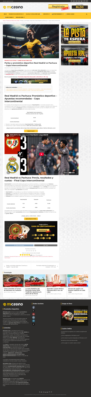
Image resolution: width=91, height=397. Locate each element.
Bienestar (28, 282)
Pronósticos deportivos (16, 14)
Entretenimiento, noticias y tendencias (11, 283)
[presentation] (85, 272)
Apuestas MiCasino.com (15, 256)
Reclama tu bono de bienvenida (69, 340)
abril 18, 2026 (7, 295)
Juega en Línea (19, 17)
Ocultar (19, 87)
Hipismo (6, 285)
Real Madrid (7, 257)
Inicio (5, 14)
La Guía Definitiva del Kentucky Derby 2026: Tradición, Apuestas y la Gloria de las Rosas (12, 291)
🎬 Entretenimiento (57, 14)
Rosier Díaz (13, 295)
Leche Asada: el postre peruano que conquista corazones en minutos (76, 290)
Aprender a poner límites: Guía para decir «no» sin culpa (33, 290)
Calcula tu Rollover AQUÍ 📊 (33, 14)
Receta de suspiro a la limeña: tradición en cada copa (55, 290)
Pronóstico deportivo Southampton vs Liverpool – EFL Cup (46, 266)
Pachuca (41, 256)
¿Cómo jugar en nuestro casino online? (71, 342)
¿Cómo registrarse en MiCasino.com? (70, 335)
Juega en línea (34, 256)
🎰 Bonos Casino (69, 14)
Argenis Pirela (17, 67)
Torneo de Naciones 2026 (24, 60)
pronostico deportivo (48, 256)
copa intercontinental (26, 256)
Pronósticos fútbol (11, 60)
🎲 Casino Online (8, 17)
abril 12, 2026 (28, 293)
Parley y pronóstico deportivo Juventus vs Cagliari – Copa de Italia (16, 266)
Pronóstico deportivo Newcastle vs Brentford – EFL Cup (33, 76)
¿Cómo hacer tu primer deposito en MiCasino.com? (74, 338)
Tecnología (8, 272)
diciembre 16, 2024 (9, 67)
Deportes (46, 14)
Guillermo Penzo (36, 293)
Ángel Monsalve (57, 293)
